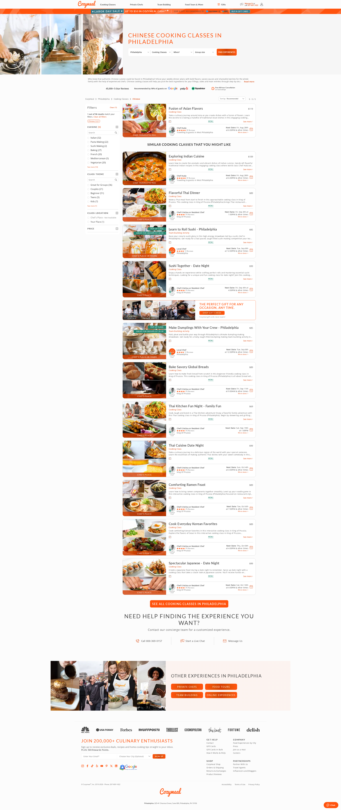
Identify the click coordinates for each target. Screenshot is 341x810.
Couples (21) (97, 189)
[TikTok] (92, 766)
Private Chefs (136, 4)
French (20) (96, 154)
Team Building (164, 4)
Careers (236, 753)
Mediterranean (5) (100, 158)
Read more (249, 82)
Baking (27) (96, 150)
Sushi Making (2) (99, 146)
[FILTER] (102, 127)
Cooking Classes (108, 4)
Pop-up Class (157, 229)
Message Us (249, 3)
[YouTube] (101, 766)
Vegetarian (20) (98, 163)
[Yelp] (97, 766)
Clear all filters (100, 117)
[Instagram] (82, 766)
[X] (111, 766)
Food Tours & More (194, 4)
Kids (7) (94, 202)
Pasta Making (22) (99, 142)
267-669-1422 (253, 5)
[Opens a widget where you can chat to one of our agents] (331, 805)
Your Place (97, 222)
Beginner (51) (97, 193)
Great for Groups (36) (101, 185)
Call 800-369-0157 (151, 641)
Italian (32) (96, 138)
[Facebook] (87, 766)
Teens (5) (95, 197)
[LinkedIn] (116, 766)
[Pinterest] (106, 766)
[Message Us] (242, 4)
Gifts (223, 4)
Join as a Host (239, 749)
